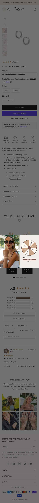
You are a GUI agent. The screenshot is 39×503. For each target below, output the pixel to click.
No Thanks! (29, 261)
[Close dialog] (0, 235)
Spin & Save (29, 259)
